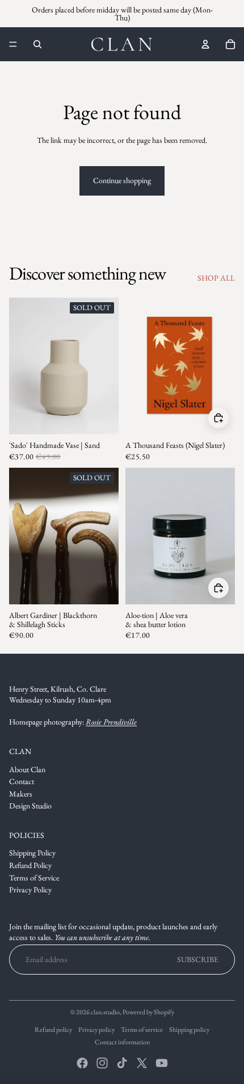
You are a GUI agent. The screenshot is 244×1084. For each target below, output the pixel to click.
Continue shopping (122, 180)
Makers (20, 794)
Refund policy (53, 1029)
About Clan (27, 769)
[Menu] (13, 44)
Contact (21, 781)
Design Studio (30, 806)
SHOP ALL (216, 278)
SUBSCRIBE (197, 959)
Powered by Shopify (148, 1012)
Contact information (122, 1042)
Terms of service (142, 1029)
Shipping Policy (32, 853)
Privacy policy (96, 1029)
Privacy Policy (30, 889)
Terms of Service (34, 878)
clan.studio (105, 1012)
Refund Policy (30, 865)
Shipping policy (189, 1029)
